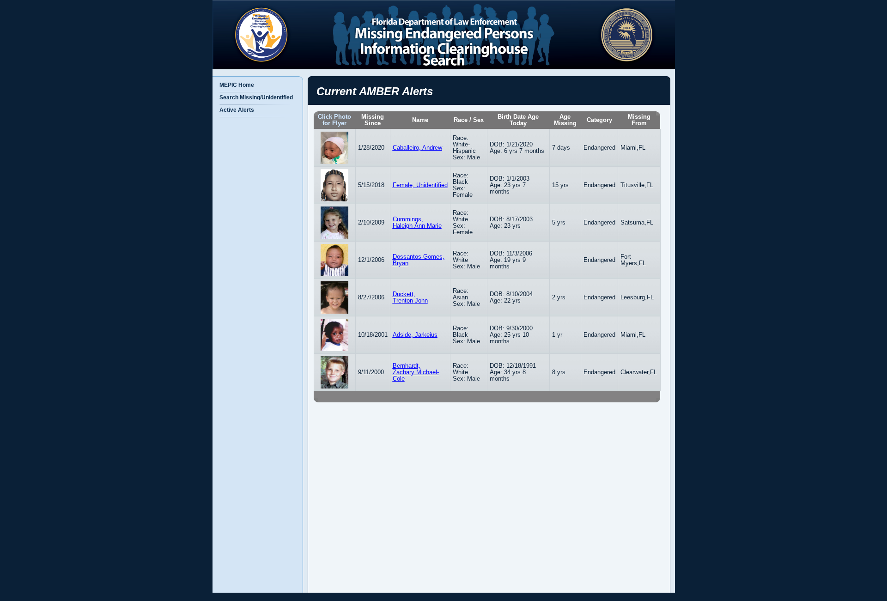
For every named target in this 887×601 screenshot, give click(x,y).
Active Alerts (236, 110)
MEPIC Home (236, 85)
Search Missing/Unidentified (256, 97)
